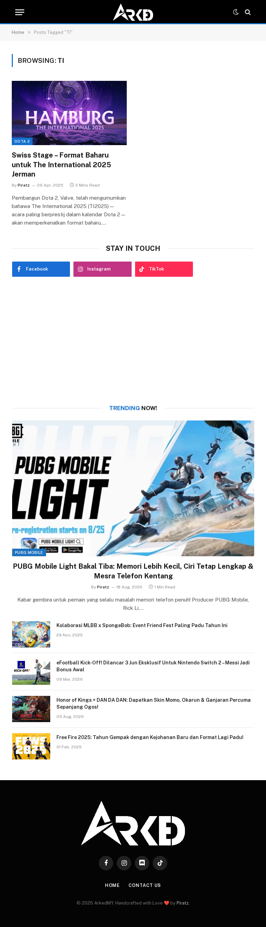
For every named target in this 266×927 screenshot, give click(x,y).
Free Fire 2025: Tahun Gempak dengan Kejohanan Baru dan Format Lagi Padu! (149, 737)
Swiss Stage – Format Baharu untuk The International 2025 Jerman (61, 164)
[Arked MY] (133, 12)
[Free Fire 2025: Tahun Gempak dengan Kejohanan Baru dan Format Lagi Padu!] (31, 746)
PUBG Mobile (29, 552)
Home (112, 885)
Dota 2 (22, 141)
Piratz (24, 185)
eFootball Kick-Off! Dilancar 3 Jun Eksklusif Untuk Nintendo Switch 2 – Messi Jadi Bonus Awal (153, 666)
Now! (133, 408)
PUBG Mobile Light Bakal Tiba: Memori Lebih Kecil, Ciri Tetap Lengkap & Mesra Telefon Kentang (133, 571)
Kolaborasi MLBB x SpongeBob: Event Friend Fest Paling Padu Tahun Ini (142, 625)
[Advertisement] (133, 340)
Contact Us (144, 885)
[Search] (247, 12)
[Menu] (19, 12)
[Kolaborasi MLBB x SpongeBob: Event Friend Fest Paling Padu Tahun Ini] (31, 634)
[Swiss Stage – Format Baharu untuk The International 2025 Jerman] (69, 113)
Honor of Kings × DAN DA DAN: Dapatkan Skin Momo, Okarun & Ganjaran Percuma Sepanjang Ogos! (153, 703)
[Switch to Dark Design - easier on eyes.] (235, 12)
